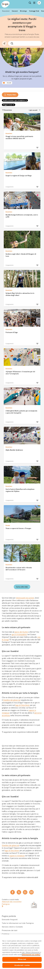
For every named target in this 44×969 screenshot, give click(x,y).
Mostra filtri (11, 95)
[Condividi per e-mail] (31, 892)
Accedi (9, 83)
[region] (22, 951)
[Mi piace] (37, 147)
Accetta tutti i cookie (22, 965)
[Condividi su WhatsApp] (25, 892)
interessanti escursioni (25, 598)
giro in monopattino (19, 634)
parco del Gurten (21, 632)
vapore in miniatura (17, 856)
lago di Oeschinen (22, 705)
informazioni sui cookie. (31, 954)
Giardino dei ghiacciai (11, 700)
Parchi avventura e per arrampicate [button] (14, 100)
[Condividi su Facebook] (12, 892)
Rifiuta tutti (22, 959)
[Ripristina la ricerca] (38, 43)
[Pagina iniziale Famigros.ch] (5, 4)
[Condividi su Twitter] (19, 892)
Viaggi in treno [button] (7, 105)
